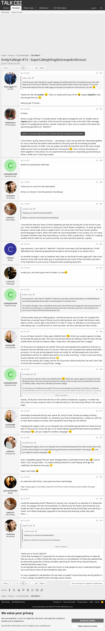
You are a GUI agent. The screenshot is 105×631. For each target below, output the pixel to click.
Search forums (16, 12)
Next (42, 68)
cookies (20, 618)
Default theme (19, 602)
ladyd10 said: (27, 525)
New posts (5, 12)
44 (36, 68)
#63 (100, 160)
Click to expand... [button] (61, 395)
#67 (100, 268)
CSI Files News (60, 8)
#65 (100, 204)
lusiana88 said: (27, 374)
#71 (100, 411)
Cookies (6, 602)
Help (91, 602)
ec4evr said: (26, 78)
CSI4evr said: (27, 294)
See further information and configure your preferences (25, 625)
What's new (28, 8)
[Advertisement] (52, 34)
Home (6, 8)
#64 (100, 182)
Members (43, 8)
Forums (16, 8)
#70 (100, 369)
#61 (100, 73)
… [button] (32, 68)
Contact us (57, 602)
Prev (6, 68)
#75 (100, 520)
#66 (100, 244)
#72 (100, 438)
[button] (35, 8)
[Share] (97, 73)
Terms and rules (69, 602)
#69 (100, 331)
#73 (100, 477)
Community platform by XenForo (52, 607)
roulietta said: (27, 209)
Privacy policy (82, 602)
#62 (100, 109)
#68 (100, 289)
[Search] (101, 8)
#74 (100, 499)
